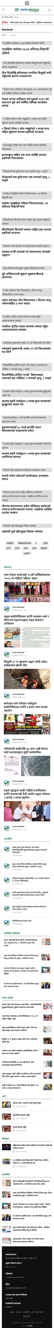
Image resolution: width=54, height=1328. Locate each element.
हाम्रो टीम (26, 1316)
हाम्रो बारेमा (39, 1312)
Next (44, 548)
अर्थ (32, 1312)
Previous (24, 543)
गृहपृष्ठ (4, 35)
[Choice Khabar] (27, 11)
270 (45, 543)
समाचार (18, 1312)
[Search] (4, 10)
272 (17, 548)
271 (9, 548)
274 (34, 548)
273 (26, 548)
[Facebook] (27, 3)
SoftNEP (30, 1326)
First (10, 543)
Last (27, 553)
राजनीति (26, 1312)
